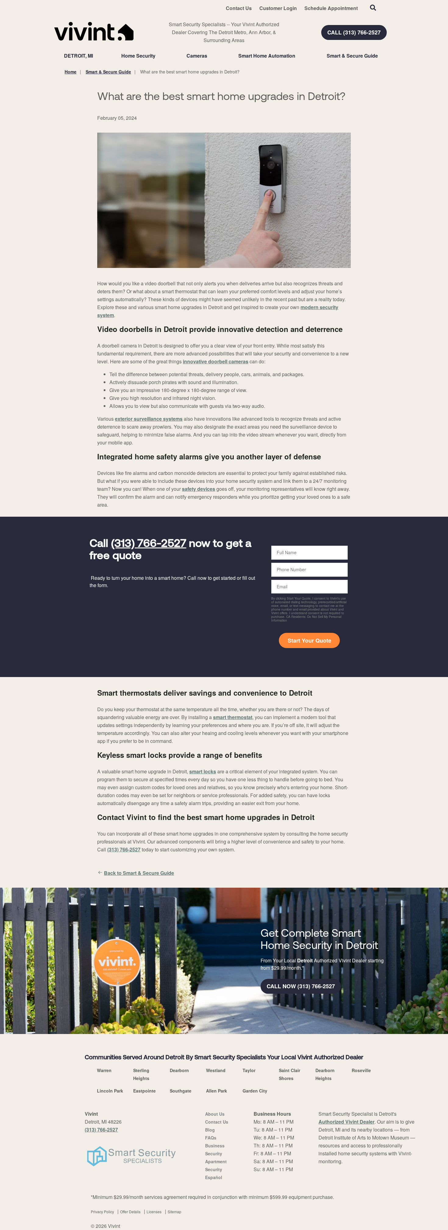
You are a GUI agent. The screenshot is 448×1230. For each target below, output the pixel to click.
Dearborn (179, 1070)
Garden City (255, 1091)
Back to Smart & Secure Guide (139, 872)
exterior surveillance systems (149, 418)
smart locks (202, 771)
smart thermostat (232, 717)
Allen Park (216, 1091)
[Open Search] (373, 8)
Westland (216, 1070)
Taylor (249, 1070)
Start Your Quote (309, 640)
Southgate (180, 1091)
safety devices (198, 488)
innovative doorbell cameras (215, 361)
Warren (104, 1070)
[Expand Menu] (158, 56)
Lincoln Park (110, 1091)
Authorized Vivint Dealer (346, 1121)
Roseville (361, 1070)
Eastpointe (144, 1091)
